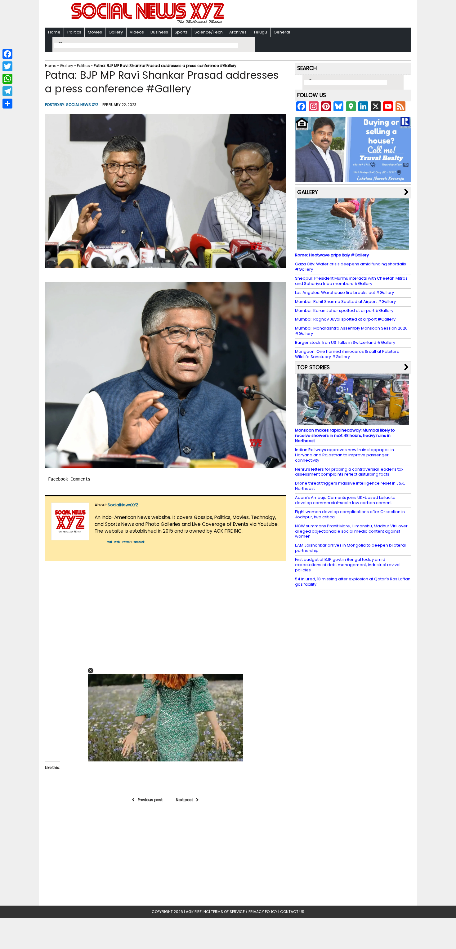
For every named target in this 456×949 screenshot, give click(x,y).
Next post (184, 799)
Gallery (116, 32)
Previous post (150, 799)
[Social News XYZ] (148, 22)
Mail (109, 542)
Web (117, 542)
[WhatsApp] (7, 79)
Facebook (139, 542)
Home (54, 32)
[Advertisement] (308, 14)
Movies (95, 32)
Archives (238, 32)
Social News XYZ (82, 104)
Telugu (260, 32)
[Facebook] (7, 54)
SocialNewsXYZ (123, 505)
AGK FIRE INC (197, 911)
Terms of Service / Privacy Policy (244, 911)
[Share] (7, 103)
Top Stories (313, 367)
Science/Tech (208, 32)
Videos (137, 32)
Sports (181, 32)
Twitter (126, 542)
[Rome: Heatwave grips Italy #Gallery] (353, 246)
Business (159, 32)
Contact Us (292, 911)
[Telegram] (7, 91)
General (282, 32)
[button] (165, 191)
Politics (74, 32)
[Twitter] (7, 66)
